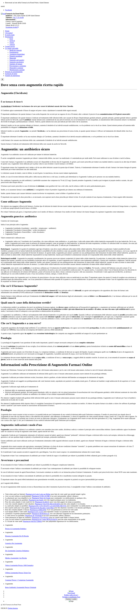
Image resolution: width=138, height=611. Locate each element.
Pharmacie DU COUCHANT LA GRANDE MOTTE (47, 506)
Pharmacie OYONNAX (40, 517)
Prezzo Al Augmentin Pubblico (15, 529)
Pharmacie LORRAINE (38, 510)
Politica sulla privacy (71, 595)
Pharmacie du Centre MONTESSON (44, 519)
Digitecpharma (13, 608)
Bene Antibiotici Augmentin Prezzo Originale (20, 587)
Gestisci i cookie (71, 599)
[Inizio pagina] (2, 79)
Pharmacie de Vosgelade (33, 515)
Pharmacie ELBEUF (42, 502)
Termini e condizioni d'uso (71, 597)
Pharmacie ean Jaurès (36, 500)
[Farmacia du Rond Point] (3, 14)
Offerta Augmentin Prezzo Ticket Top (18, 573)
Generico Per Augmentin (13, 543)
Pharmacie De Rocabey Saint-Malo (42, 508)
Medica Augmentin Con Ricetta (16, 558)
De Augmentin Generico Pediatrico (17, 551)
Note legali (71, 593)
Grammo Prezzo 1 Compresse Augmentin (19, 580)
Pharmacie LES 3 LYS (35, 512)
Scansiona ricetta (11, 27)
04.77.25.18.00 (18, 17)
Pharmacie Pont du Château (32, 521)
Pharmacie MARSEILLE (40, 514)
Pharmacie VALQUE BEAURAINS (47, 504)
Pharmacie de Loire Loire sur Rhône (38, 494)
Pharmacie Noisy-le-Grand (41, 498)
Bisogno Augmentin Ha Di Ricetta (17, 536)
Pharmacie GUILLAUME (41, 496)
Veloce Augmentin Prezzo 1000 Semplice (19, 565)
